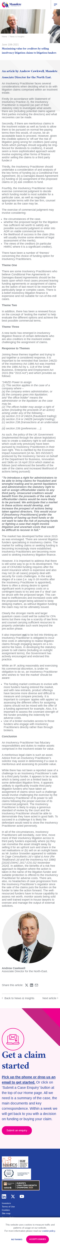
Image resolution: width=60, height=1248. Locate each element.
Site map (6, 1213)
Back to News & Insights (19, 998)
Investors (6, 1203)
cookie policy (48, 1231)
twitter (13, 1196)
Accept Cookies (37, 1239)
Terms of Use (8, 1206)
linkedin (4, 1196)
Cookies (6, 1210)
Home (4, 36)
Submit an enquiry (16, 1130)
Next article (49, 998)
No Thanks (16, 1239)
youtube (22, 1196)
